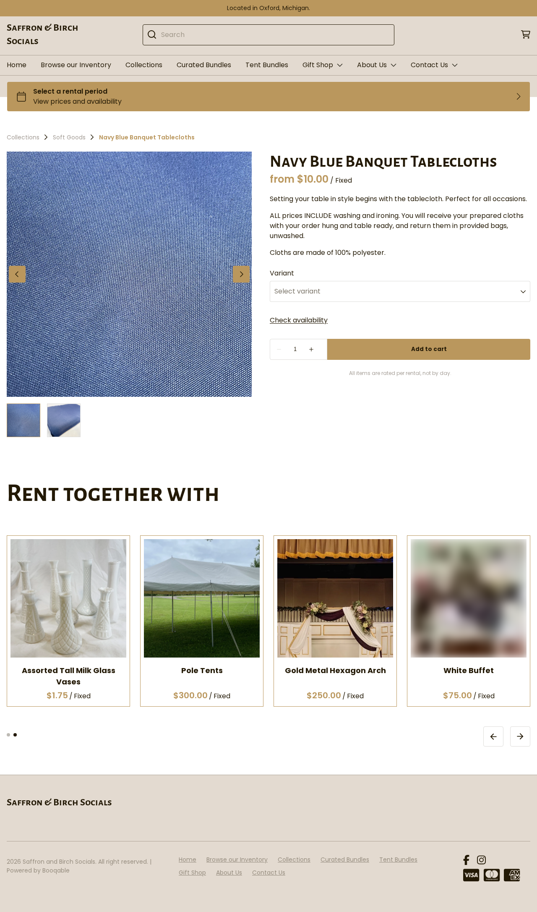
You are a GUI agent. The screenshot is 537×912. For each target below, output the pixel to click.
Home (16, 65)
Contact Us (429, 65)
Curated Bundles (204, 65)
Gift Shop (317, 65)
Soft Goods (69, 137)
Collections (143, 65)
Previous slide (493, 736)
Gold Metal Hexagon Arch (335, 670)
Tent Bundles (266, 65)
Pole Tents (202, 670)
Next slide (520, 736)
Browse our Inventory (76, 65)
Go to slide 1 (8, 734)
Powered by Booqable (38, 870)
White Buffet (468, 670)
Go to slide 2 (15, 734)
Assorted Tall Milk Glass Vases (68, 676)
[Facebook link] (466, 860)
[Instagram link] (481, 860)
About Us (372, 65)
